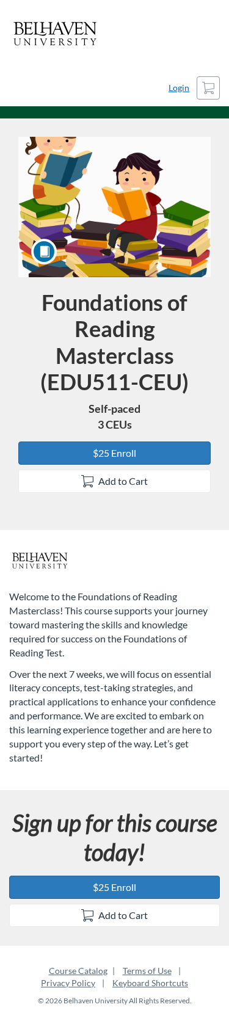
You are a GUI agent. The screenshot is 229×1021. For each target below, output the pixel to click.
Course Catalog (78, 970)
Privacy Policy (68, 983)
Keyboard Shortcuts (150, 983)
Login (179, 87)
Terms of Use (147, 970)
